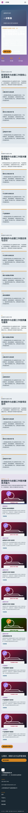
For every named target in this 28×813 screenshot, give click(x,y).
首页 (2, 794)
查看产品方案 (7, 51)
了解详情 (4, 516)
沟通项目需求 (17, 51)
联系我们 (3, 801)
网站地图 (3, 804)
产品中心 (3, 797)
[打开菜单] (25, 2)
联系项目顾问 (6, 760)
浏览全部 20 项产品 (7, 746)
